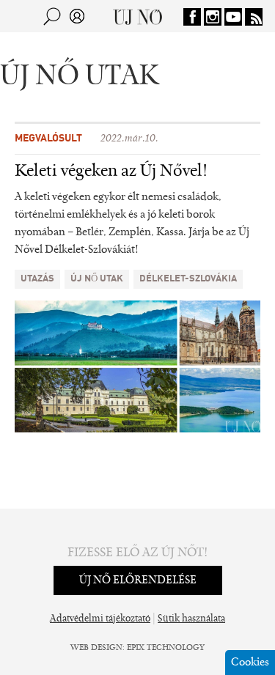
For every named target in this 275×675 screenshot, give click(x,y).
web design (96, 647)
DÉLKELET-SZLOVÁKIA (188, 279)
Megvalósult (48, 138)
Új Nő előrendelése (138, 580)
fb (192, 17)
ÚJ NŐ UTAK (96, 279)
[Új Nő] (137, 16)
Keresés (52, 16)
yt (233, 17)
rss (254, 17)
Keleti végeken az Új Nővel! (111, 171)
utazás (37, 279)
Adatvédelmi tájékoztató (100, 619)
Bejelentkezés (77, 16)
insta (212, 17)
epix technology (166, 647)
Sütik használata (191, 619)
